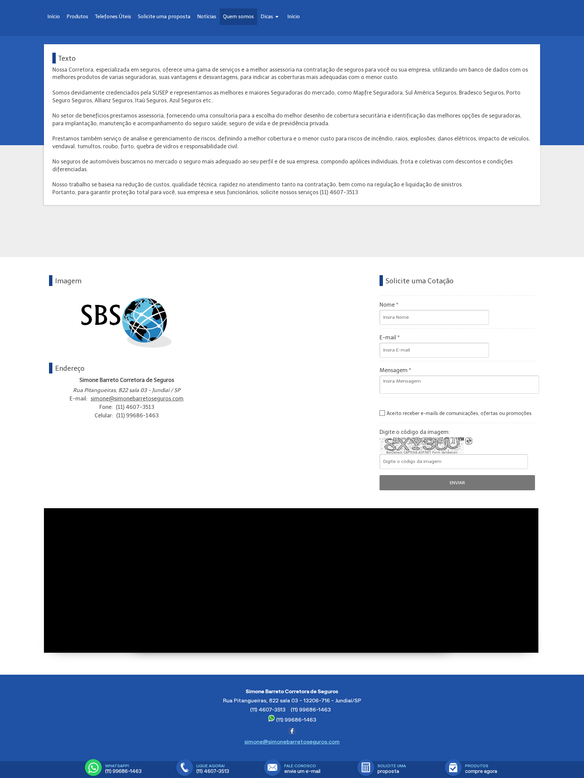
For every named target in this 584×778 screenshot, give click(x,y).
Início (53, 17)
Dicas (267, 17)
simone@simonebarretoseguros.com (137, 398)
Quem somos (238, 17)
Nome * (389, 305)
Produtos (77, 17)
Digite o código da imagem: (415, 432)
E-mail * (389, 337)
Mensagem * (395, 370)
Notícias (206, 17)
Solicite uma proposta (164, 17)
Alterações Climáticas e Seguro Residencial (306, 29)
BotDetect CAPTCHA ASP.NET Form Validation (422, 452)
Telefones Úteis (113, 17)
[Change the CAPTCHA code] (468, 441)
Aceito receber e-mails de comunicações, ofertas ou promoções (459, 413)
